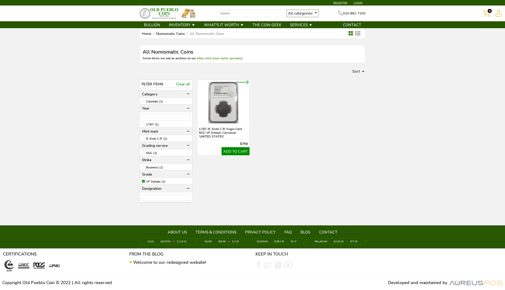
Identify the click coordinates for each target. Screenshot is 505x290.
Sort (356, 71)
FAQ (288, 232)
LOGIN (358, 3)
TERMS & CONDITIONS (215, 232)
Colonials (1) (154, 101)
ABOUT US (177, 232)
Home (146, 33)
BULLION (152, 25)
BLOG (305, 232)
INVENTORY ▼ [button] (182, 25)
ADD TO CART (235, 151)
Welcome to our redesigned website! (169, 262)
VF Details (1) (155, 181)
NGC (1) (151, 153)
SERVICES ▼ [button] (301, 25)
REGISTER (340, 3)
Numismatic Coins (170, 33)
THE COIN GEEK (266, 25)
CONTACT (352, 25)
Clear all (183, 84)
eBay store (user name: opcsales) (220, 58)
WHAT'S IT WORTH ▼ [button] (224, 25)
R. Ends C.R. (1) (156, 138)
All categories (301, 13)
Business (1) (154, 167)
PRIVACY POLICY (260, 232)
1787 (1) (152, 124)
